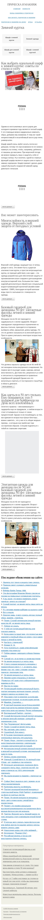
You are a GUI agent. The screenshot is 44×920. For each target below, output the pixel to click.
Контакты (5, 911)
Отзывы (38, 22)
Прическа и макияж (22, 4)
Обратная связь (7, 917)
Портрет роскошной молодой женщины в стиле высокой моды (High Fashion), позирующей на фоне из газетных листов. (21, 792)
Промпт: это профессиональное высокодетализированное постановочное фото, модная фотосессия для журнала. (21, 808)
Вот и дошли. (8, 612)
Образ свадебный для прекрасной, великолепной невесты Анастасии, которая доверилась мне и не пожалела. (21, 858)
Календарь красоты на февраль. (17, 786)
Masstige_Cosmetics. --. (13, 702)
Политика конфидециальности (11, 914)
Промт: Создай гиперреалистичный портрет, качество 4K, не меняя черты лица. (21, 621)
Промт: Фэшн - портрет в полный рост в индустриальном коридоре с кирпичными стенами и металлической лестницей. (19, 743)
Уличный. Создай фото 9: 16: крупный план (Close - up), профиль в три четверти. (20, 760)
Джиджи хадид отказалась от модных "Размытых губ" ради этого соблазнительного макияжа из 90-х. (20, 680)
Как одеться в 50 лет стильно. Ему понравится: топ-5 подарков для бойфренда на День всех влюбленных (21, 398)
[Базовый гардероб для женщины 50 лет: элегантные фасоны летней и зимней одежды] (22, 350)
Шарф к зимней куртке (11, 38)
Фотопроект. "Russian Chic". (15, 833)
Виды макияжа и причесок (21, 13)
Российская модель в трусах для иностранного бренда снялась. (16, 837)
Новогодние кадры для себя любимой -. (20, 830)
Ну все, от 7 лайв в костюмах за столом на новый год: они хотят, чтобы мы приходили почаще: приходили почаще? (21, 881)
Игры (30, 22)
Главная (16, 8)
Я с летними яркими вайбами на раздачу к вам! (23, 609)
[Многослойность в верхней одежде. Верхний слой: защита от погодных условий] (22, 245)
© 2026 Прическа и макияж (10, 908)
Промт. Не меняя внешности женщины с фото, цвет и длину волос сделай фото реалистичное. (19, 800)
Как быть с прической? (13, 642)
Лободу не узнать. (11, 626)
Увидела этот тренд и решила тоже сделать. (21, 582)
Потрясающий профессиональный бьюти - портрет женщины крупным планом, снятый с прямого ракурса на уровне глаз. (20, 691)
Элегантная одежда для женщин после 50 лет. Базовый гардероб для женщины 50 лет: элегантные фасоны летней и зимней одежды (21, 491)
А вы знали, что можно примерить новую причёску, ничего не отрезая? (19, 600)
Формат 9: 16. (9, 645)
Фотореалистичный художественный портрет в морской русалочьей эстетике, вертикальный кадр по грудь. (21, 751)
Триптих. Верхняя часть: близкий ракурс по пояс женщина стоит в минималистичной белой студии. (21, 817)
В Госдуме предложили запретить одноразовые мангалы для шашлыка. (17, 736)
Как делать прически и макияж (21, 17)
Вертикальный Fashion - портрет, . (18, 713)
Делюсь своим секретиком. (15, 756)
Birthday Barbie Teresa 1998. (14, 590)
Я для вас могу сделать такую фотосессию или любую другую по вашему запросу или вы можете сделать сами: (20, 825)
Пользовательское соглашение (18, 911)
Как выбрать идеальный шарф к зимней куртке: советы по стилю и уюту (22, 66)
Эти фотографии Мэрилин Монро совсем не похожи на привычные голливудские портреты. (21, 594)
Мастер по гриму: (11, 686)
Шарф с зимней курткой (32, 50)
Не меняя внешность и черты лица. (19, 661)
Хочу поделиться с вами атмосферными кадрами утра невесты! (19, 649)
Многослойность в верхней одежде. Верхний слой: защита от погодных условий (21, 223)
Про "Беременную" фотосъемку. (17, 724)
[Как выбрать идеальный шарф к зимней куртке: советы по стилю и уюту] (22, 80)
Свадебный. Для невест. (14, 732)
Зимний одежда (32, 39)
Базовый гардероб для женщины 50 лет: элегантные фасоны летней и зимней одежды (21, 311)
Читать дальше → (8, 207)
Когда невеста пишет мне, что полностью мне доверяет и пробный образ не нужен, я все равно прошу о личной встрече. (22, 637)
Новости (26, 8)
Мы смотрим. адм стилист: (15, 729)
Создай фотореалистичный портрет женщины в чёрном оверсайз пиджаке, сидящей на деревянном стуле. (22, 719)
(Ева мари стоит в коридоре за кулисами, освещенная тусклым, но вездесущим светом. (20, 698)
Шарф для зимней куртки (11, 50)
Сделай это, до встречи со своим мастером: (22, 658)
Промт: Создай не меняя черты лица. (19, 726)
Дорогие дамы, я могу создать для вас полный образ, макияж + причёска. (21, 616)
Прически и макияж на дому (13, 22)
